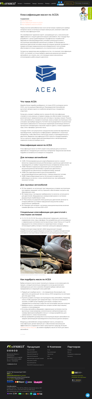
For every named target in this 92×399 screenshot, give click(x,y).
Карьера (70, 349)
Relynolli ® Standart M (32, 354)
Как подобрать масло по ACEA (32, 24)
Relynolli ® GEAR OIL (31, 362)
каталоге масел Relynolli (28, 327)
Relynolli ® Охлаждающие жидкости (35, 365)
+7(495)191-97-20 (12, 364)
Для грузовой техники (38, 358)
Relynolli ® (30, 349)
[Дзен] (14, 350)
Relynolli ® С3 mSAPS (32, 360)
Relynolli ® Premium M (32, 356)
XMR (34, 349)
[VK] (12, 350)
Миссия (69, 352)
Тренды (34, 3)
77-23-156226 (11, 378)
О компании (27, 3)
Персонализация (51, 352)
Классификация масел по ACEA (32, 22)
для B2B (53, 3)
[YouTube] (8, 350)
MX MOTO (35, 352)
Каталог (20, 3)
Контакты (40, 3)
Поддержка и (71, 354)
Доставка (49, 358)
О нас (48, 349)
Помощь (47, 3)
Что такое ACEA (27, 21)
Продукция (33, 346)
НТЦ (48, 356)
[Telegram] (10, 350)
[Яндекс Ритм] (17, 350)
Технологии (50, 354)
